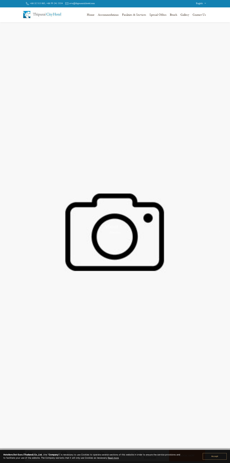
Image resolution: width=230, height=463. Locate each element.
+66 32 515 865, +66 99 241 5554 (46, 3)
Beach (173, 14)
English (199, 3)
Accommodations (108, 14)
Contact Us (199, 14)
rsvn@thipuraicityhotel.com (82, 3)
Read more (113, 458)
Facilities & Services (134, 14)
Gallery (184, 14)
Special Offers (158, 14)
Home (90, 14)
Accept (214, 456)
